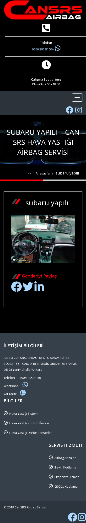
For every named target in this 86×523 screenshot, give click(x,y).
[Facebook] (16, 289)
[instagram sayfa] (78, 110)
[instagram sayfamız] (82, 519)
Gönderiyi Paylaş (39, 276)
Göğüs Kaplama (66, 486)
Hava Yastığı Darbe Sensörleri (31, 432)
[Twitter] (28, 289)
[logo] (43, 10)
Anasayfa (43, 173)
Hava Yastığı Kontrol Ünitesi (29, 423)
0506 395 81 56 (42, 49)
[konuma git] (23, 393)
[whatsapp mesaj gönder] (25, 384)
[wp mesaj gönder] (57, 48)
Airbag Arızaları (65, 458)
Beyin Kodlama (65, 467)
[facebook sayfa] (69, 110)
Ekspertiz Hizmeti (66, 477)
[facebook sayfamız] (72, 519)
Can (65, 269)
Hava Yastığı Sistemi (23, 413)
